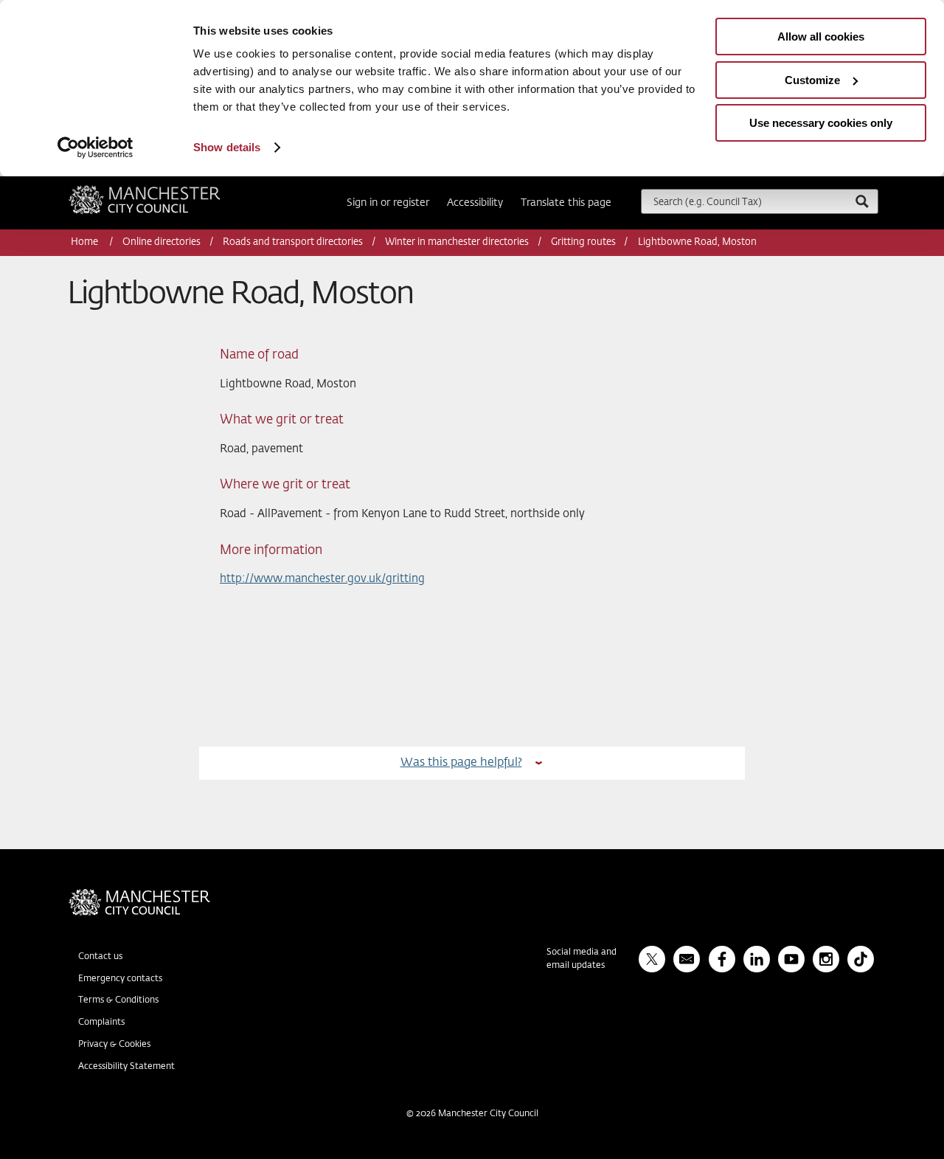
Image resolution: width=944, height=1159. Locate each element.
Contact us (100, 956)
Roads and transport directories (293, 242)
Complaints (101, 1022)
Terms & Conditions (118, 1000)
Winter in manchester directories (457, 242)
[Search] (861, 201)
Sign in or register (388, 203)
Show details (226, 147)
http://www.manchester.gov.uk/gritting (322, 578)
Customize (812, 80)
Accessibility (475, 203)
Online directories (161, 242)
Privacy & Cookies (114, 1044)
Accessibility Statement (126, 1066)
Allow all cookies (820, 36)
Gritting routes (583, 242)
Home (85, 242)
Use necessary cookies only (820, 123)
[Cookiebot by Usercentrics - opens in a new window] (95, 147)
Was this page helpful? (461, 762)
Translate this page (566, 203)
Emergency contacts (120, 979)
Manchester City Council (164, 191)
